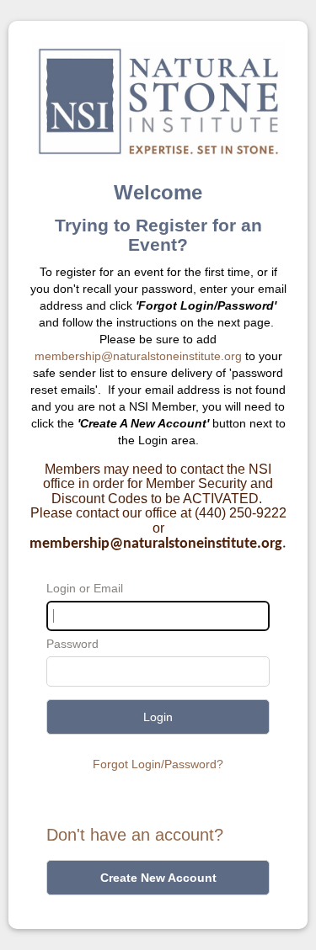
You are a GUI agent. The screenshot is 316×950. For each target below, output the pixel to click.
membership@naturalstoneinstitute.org (138, 356)
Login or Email (84, 588)
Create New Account (158, 877)
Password (72, 643)
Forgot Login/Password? (158, 764)
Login (158, 717)
